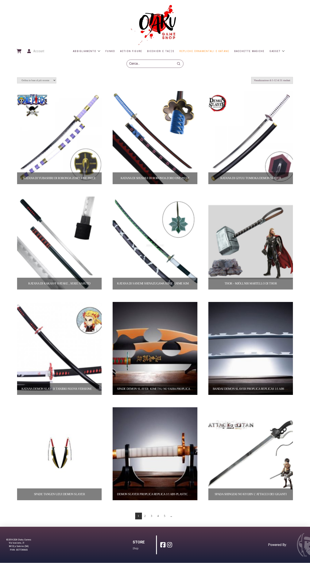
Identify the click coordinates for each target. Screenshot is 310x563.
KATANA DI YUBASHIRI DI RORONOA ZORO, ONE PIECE (59, 178)
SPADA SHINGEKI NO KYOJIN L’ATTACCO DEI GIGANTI (251, 494)
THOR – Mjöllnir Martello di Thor (251, 283)
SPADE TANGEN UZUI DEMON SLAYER (59, 494)
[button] (19, 51)
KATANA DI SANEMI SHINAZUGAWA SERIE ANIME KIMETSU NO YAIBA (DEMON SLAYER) (175, 283)
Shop (136, 548)
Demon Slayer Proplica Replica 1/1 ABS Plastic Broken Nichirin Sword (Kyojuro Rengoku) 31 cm (189, 494)
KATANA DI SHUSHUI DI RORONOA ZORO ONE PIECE (155, 178)
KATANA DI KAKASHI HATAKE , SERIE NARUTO (59, 283)
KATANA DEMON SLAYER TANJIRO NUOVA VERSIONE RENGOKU (64, 388)
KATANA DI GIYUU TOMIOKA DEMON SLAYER (250, 178)
